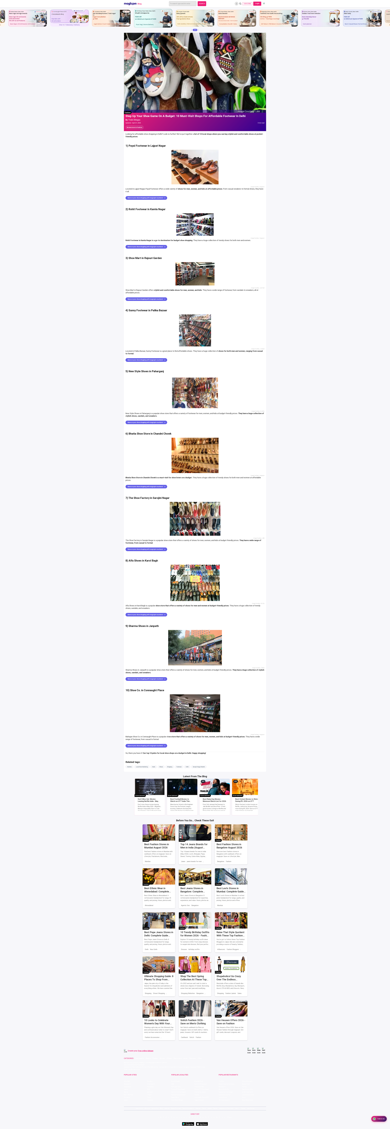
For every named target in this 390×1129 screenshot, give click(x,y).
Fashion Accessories (152, 1037)
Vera (236, 1108)
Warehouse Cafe (247, 1089)
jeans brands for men (194, 861)
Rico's (244, 1097)
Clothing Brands (166, 1037)
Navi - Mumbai (128, 1094)
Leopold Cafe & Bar (248, 1094)
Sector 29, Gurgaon (200, 1084)
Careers (243, 1108)
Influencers (221, 949)
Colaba (196, 1094)
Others (229, 1117)
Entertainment (140, 795)
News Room (139, 1108)
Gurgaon (150, 1081)
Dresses (184, 949)
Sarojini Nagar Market (199, 767)
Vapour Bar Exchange (226, 1092)
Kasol (125, 1100)
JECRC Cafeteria (247, 1092)
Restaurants (139, 1058)
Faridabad (150, 1086)
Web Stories (250, 1108)
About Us (147, 1108)
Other (200, 1058)
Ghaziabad (127, 1086)
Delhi (187, 767)
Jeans (183, 861)
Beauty (148, 1058)
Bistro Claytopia (247, 1081)
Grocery (162, 1058)
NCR (148, 1089)
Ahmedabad (149, 905)
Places (204, 1108)
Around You (155, 1108)
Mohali (126, 1092)
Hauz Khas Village (177, 1100)
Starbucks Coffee (224, 1094)
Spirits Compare (176, 1108)
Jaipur (126, 1089)
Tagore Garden (199, 1100)
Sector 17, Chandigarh (201, 1089)
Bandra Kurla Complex (178, 1094)
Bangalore (220, 861)
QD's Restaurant (224, 1100)
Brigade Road (198, 1081)
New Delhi (153, 949)
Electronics (178, 1058)
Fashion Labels (230, 993)
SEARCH (202, 4)
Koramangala (175, 1081)
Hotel (185, 1058)
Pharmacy (192, 1058)
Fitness (169, 1058)
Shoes (161, 767)
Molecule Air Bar (224, 1089)
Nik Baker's (222, 1086)
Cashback (184, 1037)
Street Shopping (159, 993)
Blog (161, 1108)
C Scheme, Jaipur (200, 1092)
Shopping (169, 767)
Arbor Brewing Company (226, 1084)
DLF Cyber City (176, 1086)
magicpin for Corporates (226, 1108)
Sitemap (198, 1108)
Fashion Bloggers (233, 949)
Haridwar (150, 1100)
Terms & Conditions (188, 1108)
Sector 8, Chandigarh (178, 1089)
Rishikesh (127, 1097)
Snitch (192, 1037)
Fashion (128, 113)
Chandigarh (151, 1084)
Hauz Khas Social (247, 1100)
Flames (244, 1086)
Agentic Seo (185, 905)
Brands (215, 1108)
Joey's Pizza (223, 1097)
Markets (129, 767)
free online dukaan (145, 1051)
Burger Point (246, 1084)
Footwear (179, 767)
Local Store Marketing (142, 767)
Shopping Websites (188, 993)
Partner (210, 1108)
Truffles (221, 1081)
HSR (172, 1084)
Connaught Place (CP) (201, 1097)
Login (257, 3)
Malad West (175, 1097)
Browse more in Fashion (134, 127)
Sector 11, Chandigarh (178, 1092)
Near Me (167, 1108)
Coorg (149, 1097)
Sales (240, 993)
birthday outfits (194, 949)
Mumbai (147, 861)
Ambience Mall (199, 1086)
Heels (153, 767)
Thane (149, 1094)
